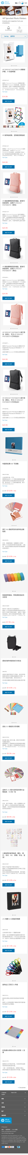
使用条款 (8, 1129)
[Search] (20, 3)
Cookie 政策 (15, 1129)
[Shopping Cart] (23, 3)
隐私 (3, 1129)
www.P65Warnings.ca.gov (8, 1133)
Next (27, 28)
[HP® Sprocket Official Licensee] (5, 3)
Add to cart (8, 101)
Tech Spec (5, 92)
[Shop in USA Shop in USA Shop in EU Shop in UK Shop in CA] (17, 3)
